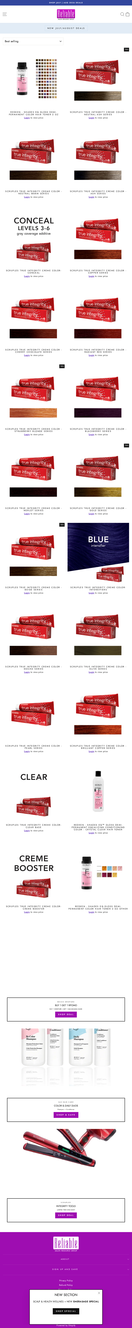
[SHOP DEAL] (66, 976)
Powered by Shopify (66, 1325)
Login (27, 117)
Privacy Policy (66, 1280)
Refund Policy (66, 1285)
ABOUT (65, 1259)
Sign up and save (65, 1269)
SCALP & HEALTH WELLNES (48, 1301)
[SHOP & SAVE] (66, 1077)
